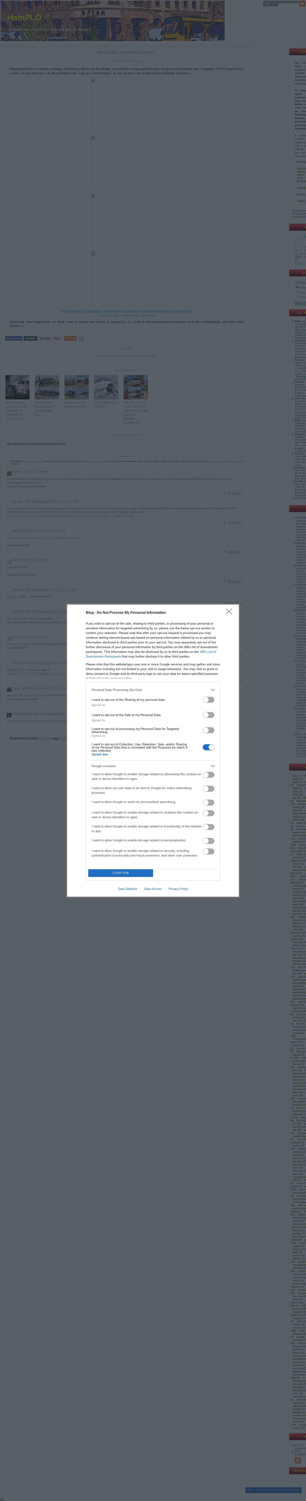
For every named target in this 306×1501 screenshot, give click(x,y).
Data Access (153, 889)
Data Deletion (127, 889)
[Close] (230, 613)
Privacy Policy (178, 889)
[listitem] (153, 690)
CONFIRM (120, 873)
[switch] (208, 700)
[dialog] (153, 750)
